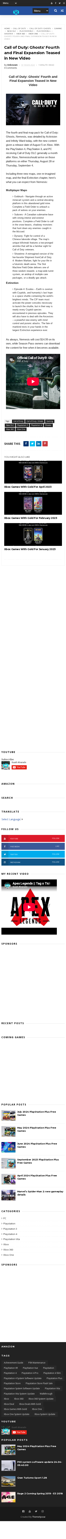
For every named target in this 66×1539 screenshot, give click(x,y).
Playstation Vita (11, 1239)
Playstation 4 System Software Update (23, 1378)
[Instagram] (43, 1511)
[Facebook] (55, 3)
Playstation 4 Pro (30, 1373)
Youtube (34, 838)
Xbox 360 (20, 34)
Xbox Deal (9, 1404)
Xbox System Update (44, 1414)
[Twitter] (60, 3)
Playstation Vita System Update (19, 1393)
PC (4, 1218)
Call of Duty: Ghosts (40, 28)
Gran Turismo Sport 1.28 (32, 1477)
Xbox (6, 1244)
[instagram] (64, 3)
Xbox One (33, 34)
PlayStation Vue (30, 1367)
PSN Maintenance (36, 1362)
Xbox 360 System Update (41, 1398)
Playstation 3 (26, 31)
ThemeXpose (38, 1516)
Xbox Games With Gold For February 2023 (30, 518)
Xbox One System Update (16, 1414)
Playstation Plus (54, 1378)
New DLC (11, 31)
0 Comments (10, 67)
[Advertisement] (33, 982)
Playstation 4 (43, 31)
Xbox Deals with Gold (30, 1404)
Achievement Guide (13, 1362)
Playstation (9, 1223)
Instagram (34, 862)
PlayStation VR (11, 1367)
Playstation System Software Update (22, 1388)
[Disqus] (33, 609)
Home (7, 28)
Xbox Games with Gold (15, 1409)
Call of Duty (19, 28)
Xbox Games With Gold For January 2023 (30, 549)
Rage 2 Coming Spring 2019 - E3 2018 (40, 1493)
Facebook (34, 846)
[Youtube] (51, 3)
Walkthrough (46, 1393)
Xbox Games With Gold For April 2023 (28, 486)
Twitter (34, 854)
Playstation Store (12, 1383)
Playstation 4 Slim (52, 1373)
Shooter (8, 34)
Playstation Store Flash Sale (39, 1383)
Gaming (58, 28)
